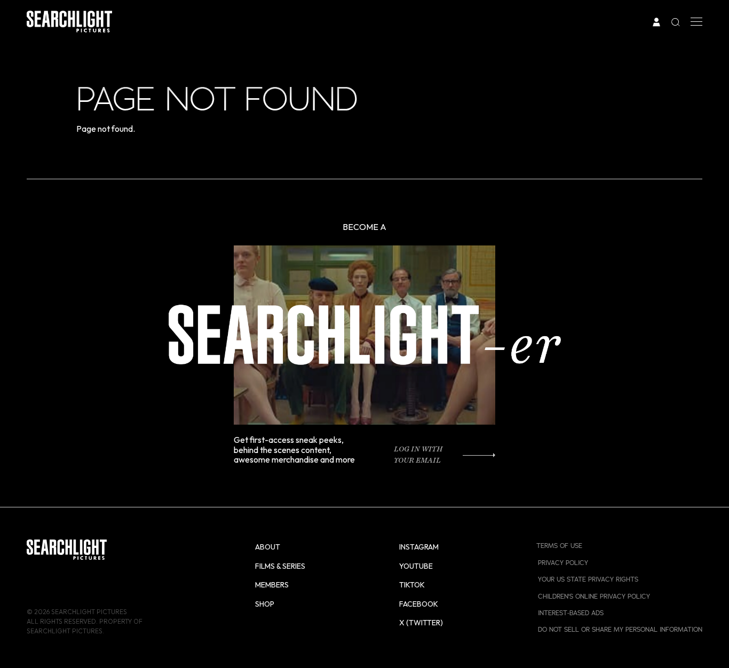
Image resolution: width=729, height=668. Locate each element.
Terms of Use (559, 546)
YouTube (416, 566)
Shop (264, 604)
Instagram (419, 547)
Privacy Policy (563, 563)
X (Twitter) (421, 622)
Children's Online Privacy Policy (594, 596)
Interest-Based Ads (571, 613)
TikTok (412, 585)
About (267, 547)
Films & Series (280, 566)
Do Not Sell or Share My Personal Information (620, 629)
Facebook (418, 604)
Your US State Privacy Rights (588, 579)
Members (272, 585)
